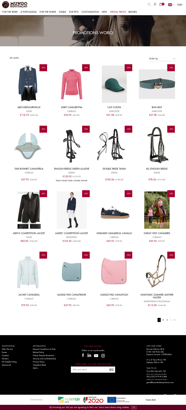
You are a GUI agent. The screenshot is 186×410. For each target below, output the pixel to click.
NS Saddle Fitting (9, 362)
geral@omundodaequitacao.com (160, 382)
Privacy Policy (39, 362)
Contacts (5, 355)
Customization (90, 12)
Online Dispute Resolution (43, 355)
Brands (133, 12)
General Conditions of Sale (44, 349)
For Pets (74, 12)
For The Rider (10, 12)
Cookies (125, 407)
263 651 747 (160, 371)
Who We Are (7, 349)
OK (133, 407)
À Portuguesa (28, 12)
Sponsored (6, 365)
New (104, 12)
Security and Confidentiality (44, 359)
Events (4, 352)
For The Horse (48, 12)
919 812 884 (161, 376)
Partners (5, 359)
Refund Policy (38, 352)
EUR (180, 5)
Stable (62, 12)
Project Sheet (151, 400)
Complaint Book (39, 365)
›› (174, 320)
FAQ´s (35, 368)
